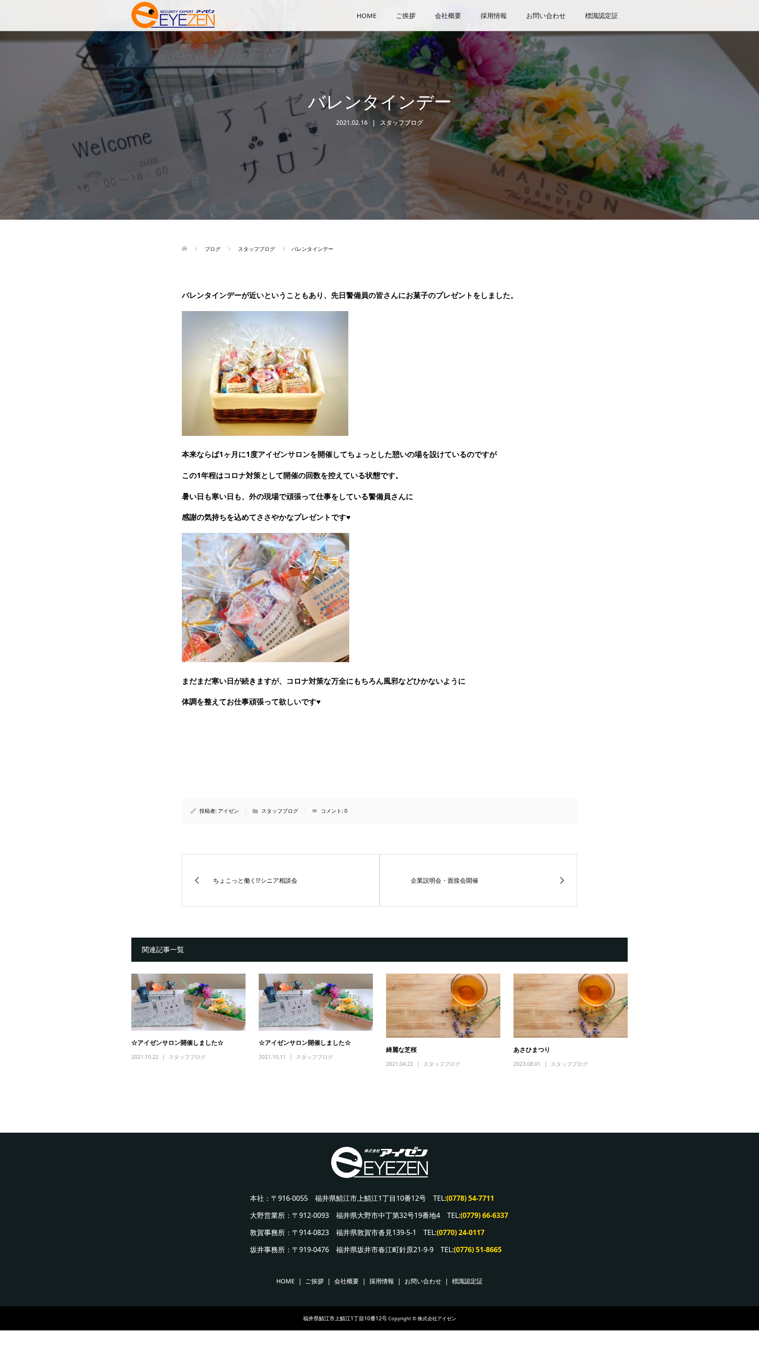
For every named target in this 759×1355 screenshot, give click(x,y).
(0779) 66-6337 (484, 1215)
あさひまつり (531, 1050)
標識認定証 (601, 15)
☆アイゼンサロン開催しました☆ (177, 1043)
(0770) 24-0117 (460, 1232)
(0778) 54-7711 (470, 1198)
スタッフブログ (401, 122)
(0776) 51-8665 (478, 1249)
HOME (366, 15)
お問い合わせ (546, 15)
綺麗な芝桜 (401, 1050)
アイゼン (228, 811)
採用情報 (494, 15)
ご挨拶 (406, 15)
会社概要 (448, 15)
